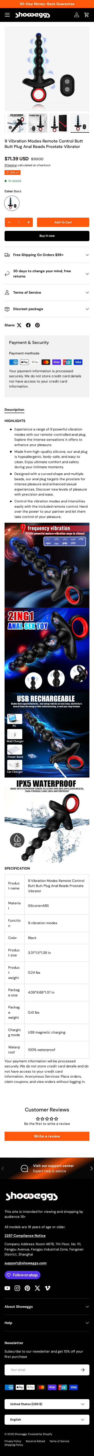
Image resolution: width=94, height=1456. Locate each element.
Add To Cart (63, 222)
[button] (87, 15)
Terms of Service (59, 1441)
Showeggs (21, 1434)
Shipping (11, 165)
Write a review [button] (47, 1136)
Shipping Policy (14, 1444)
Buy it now (47, 236)
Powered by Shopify (40, 1434)
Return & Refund (35, 1441)
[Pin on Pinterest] (37, 325)
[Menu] (7, 15)
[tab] (14, 410)
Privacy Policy (13, 1441)
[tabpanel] (47, 753)
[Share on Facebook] (28, 325)
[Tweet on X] (19, 325)
